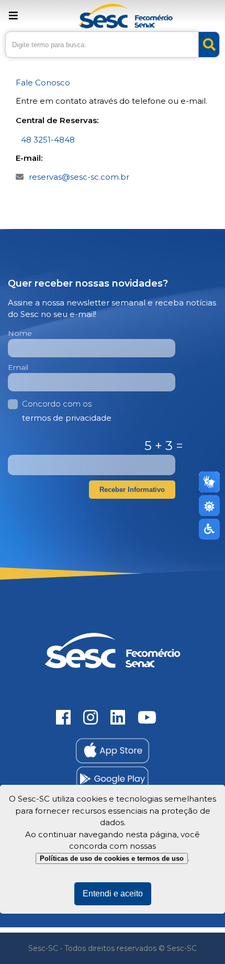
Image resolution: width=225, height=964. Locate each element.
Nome (20, 333)
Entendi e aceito (113, 893)
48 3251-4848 (48, 140)
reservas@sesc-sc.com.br (79, 177)
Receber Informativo (132, 490)
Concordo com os (66, 411)
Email (18, 367)
